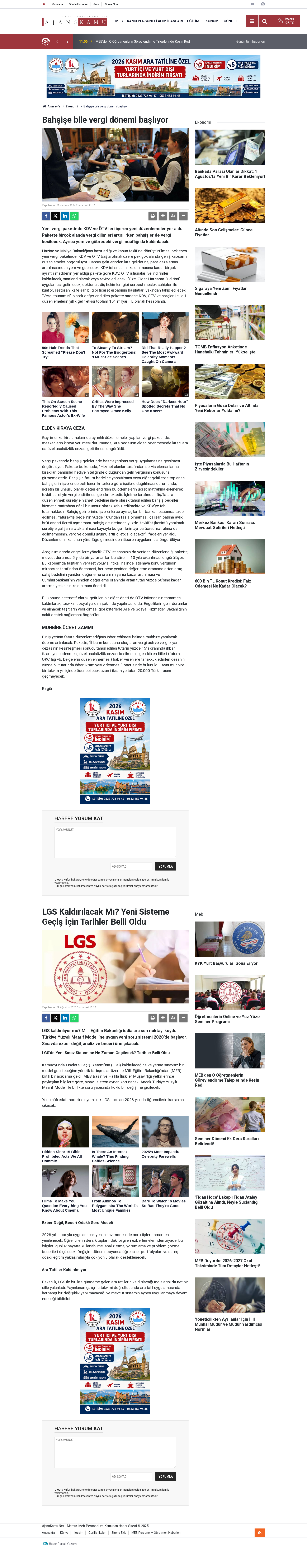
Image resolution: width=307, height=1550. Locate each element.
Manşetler (58, 4)
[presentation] (57, 41)
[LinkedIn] (65, 216)
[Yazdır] (152, 216)
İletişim (78, 1533)
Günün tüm (250, 41)
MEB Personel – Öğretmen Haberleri (156, 1533)
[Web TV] (252, 4)
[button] (163, 216)
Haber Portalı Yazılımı (63, 1543)
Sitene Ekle (111, 4)
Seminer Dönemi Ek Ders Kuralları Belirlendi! (127, 41)
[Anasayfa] (44, 4)
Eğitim (193, 21)
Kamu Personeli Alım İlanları (155, 21)
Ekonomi (211, 21)
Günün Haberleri (78, 4)
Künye (64, 1533)
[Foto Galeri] (262, 4)
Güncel (231, 21)
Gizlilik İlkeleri (97, 1533)
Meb (119, 21)
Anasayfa (53, 106)
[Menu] (252, 21)
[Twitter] (55, 216)
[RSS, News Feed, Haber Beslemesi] (260, 1532)
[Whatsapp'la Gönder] (74, 216)
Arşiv (96, 4)
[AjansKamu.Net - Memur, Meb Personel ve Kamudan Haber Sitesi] (74, 21)
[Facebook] (46, 216)
